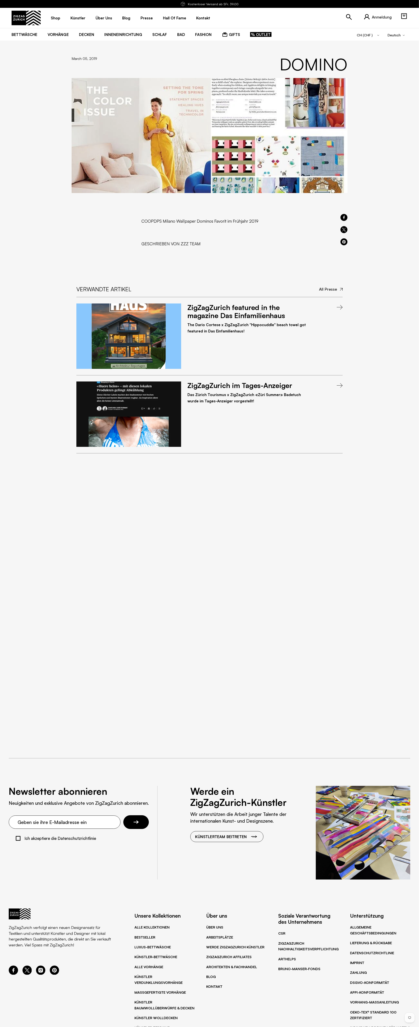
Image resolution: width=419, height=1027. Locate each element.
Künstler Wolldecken (156, 1018)
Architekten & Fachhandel (231, 967)
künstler (77, 17)
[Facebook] (13, 973)
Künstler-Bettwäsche (155, 957)
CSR (281, 933)
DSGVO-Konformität (369, 982)
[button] (403, 16)
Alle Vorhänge (148, 967)
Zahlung (358, 972)
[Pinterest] (54, 973)
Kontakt (214, 986)
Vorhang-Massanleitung (374, 1002)
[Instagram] (40, 973)
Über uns (214, 927)
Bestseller (144, 937)
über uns (104, 17)
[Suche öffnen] (348, 17)
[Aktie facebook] (343, 217)
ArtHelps (287, 959)
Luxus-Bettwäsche (152, 947)
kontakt (203, 17)
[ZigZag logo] (26, 18)
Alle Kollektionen (152, 927)
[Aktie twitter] (343, 229)
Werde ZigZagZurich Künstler (235, 947)
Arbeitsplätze (219, 937)
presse (147, 17)
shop (55, 17)
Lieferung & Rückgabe (371, 943)
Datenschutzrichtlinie (372, 953)
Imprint (357, 963)
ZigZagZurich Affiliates (229, 957)
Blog (211, 976)
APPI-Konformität (367, 992)
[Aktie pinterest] (343, 241)
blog (126, 17)
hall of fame (174, 17)
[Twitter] (27, 973)
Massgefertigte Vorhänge (160, 992)
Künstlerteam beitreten (221, 836)
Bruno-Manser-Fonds (299, 969)
